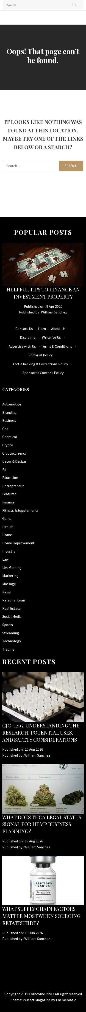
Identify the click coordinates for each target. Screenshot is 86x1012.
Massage (9, 583)
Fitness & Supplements (20, 510)
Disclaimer (28, 337)
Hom (42, 328)
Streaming (10, 633)
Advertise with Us (22, 346)
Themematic (65, 1000)
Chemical (9, 436)
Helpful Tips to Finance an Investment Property (43, 293)
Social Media (12, 616)
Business (9, 420)
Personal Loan (13, 600)
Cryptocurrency (14, 453)
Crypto (7, 445)
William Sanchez (54, 312)
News (6, 592)
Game (6, 518)
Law (5, 559)
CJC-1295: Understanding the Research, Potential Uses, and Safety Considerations (41, 732)
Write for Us (51, 337)
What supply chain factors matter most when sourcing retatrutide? (41, 915)
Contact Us (24, 328)
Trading (8, 649)
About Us (58, 328)
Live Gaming (12, 567)
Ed (4, 469)
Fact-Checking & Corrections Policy (40, 364)
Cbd (5, 428)
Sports (7, 624)
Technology (11, 641)
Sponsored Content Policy (43, 372)
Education (10, 477)
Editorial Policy (40, 355)
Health (7, 526)
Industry (8, 551)
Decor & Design (14, 461)
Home (7, 534)
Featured (9, 494)
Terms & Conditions (56, 346)
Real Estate (11, 608)
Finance (8, 502)
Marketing (10, 575)
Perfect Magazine (37, 1000)
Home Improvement (18, 543)
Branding (9, 412)
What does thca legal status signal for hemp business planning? (41, 824)
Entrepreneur (13, 486)
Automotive (11, 404)
